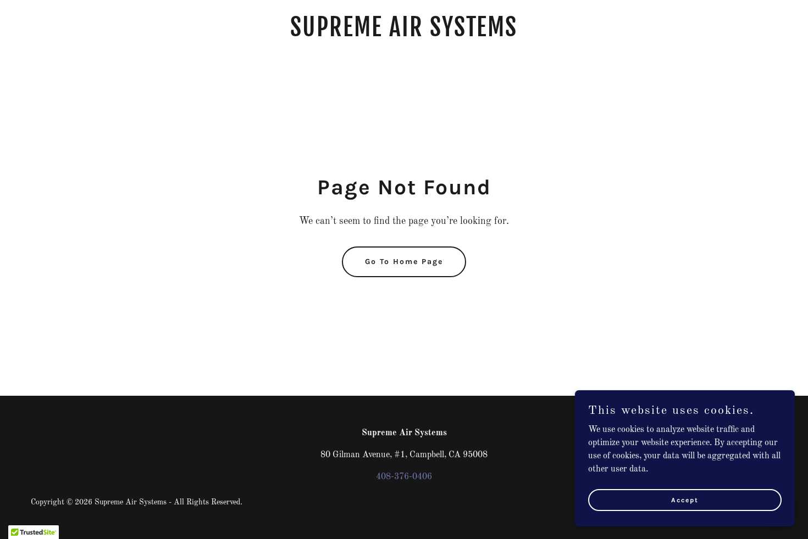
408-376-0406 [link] (404, 477)
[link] (404, 34)
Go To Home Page (404, 261)
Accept (685, 499)
